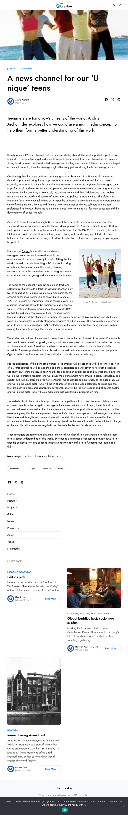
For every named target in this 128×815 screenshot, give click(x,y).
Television (46, 468)
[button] (9, 5)
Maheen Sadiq (21, 767)
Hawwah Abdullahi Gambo (87, 646)
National (84, 613)
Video (10, 542)
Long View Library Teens (48, 456)
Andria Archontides (23, 99)
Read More (50, 598)
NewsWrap (26, 68)
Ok (64, 810)
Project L (12, 507)
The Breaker (64, 788)
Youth (60, 468)
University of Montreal (40, 192)
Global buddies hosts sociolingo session (90, 620)
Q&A (10, 514)
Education (72, 613)
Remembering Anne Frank (26, 735)
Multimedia (13, 549)
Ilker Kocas (20, 597)
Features (11, 501)
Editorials (12, 572)
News (10, 494)
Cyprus (26, 251)
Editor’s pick (16, 577)
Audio (10, 535)
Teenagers (31, 468)
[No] (124, 806)
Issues (10, 521)
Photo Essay (14, 528)
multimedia (14, 468)
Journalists (13, 68)
